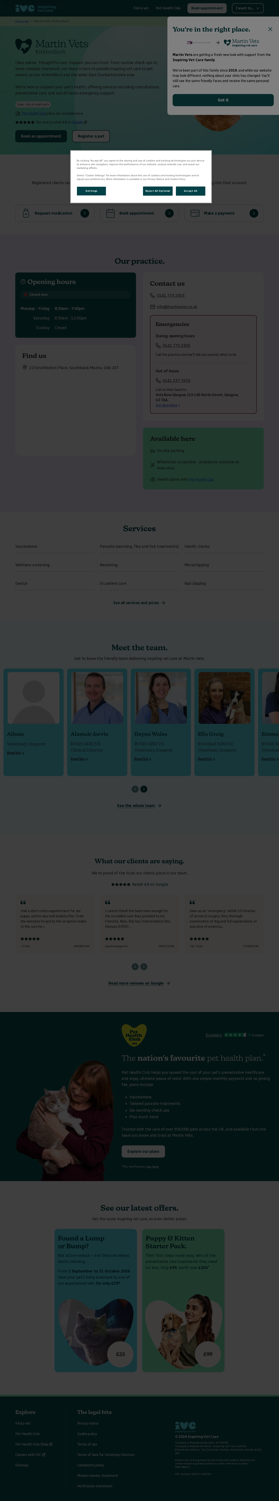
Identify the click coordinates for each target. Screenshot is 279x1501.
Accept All (190, 190)
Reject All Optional (157, 190)
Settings (91, 190)
